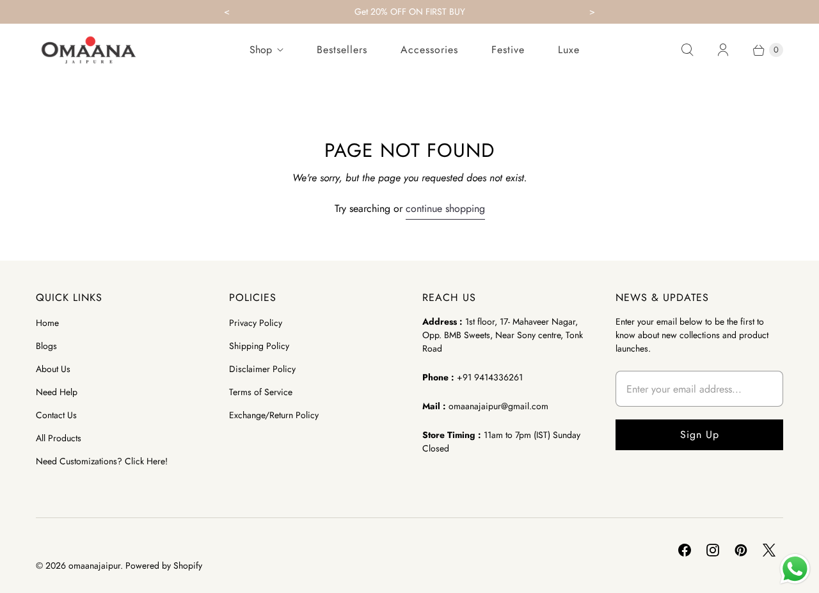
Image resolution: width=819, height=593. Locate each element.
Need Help (56, 392)
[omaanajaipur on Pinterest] (741, 550)
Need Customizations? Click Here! (102, 461)
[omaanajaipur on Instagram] (713, 550)
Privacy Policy (255, 322)
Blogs (46, 345)
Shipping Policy (259, 345)
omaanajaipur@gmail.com (498, 406)
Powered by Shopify (163, 565)
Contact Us (56, 415)
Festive (508, 49)
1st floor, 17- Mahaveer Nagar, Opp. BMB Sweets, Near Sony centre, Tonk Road (502, 335)
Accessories (429, 49)
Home (47, 322)
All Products (58, 438)
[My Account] (723, 50)
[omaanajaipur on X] (769, 550)
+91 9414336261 (490, 377)
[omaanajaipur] (88, 50)
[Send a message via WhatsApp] (795, 569)
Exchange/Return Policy (274, 415)
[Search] (687, 50)
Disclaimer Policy (262, 368)
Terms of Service (260, 392)
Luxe (569, 49)
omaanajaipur (94, 565)
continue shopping (445, 208)
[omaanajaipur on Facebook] (685, 550)
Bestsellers (342, 49)
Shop (261, 49)
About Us (53, 368)
